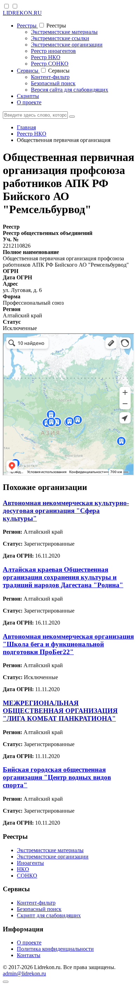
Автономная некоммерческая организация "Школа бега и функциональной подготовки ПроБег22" (68, 644)
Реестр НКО (45, 57)
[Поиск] (72, 117)
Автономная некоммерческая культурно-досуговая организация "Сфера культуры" (66, 510)
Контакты (28, 955)
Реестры (27, 26)
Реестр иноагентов (53, 51)
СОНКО (27, 876)
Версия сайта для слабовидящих (69, 90)
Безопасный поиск (53, 83)
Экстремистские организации (67, 45)
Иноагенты (30, 863)
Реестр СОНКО (49, 64)
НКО (23, 869)
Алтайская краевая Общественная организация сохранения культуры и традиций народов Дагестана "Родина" (63, 577)
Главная (26, 127)
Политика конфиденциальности (55, 949)
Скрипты (28, 96)
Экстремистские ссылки (60, 38)
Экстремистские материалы (64, 32)
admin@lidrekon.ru (24, 973)
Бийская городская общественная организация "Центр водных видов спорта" (57, 777)
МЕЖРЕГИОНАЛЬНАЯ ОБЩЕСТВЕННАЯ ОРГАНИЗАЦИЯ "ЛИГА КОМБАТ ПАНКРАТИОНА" (60, 710)
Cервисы (28, 71)
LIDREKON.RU (22, 13)
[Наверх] (5, 982)
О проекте (29, 102)
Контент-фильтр (50, 77)
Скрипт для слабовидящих (49, 915)
